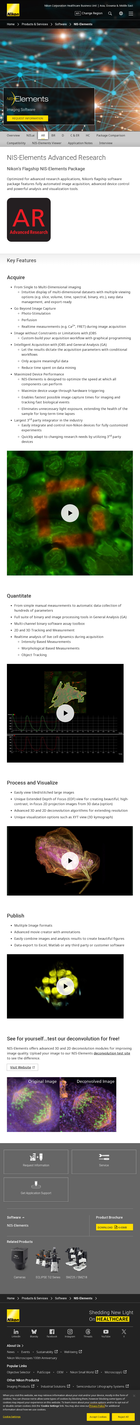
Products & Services (35, 24)
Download (112, 1227)
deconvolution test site (112, 1053)
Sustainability (44, 1352)
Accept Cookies (98, 1416)
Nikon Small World (82, 1372)
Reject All (123, 1416)
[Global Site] (120, 13)
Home (11, 24)
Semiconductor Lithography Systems (100, 1386)
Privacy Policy (97, 1405)
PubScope (43, 1372)
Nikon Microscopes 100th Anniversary (32, 1358)
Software (61, 24)
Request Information (27, 118)
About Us (13, 1346)
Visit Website (20, 1067)
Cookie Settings (12, 1416)
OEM (60, 1372)
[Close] (134, 1396)
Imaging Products (18, 1386)
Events (25, 1352)
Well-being (70, 1352)
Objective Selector (18, 1372)
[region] (70, 1407)
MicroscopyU (113, 1372)
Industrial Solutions (53, 1386)
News (11, 1352)
